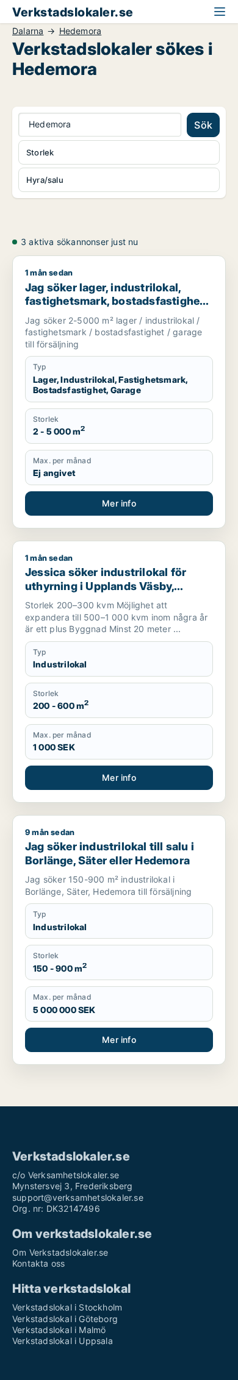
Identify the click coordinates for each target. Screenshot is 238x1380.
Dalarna (27, 31)
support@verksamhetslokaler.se (77, 1197)
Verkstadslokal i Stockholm (67, 1307)
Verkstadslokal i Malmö (59, 1330)
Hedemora (80, 31)
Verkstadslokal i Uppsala (62, 1341)
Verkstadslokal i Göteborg (65, 1319)
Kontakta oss (38, 1263)
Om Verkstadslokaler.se (60, 1252)
